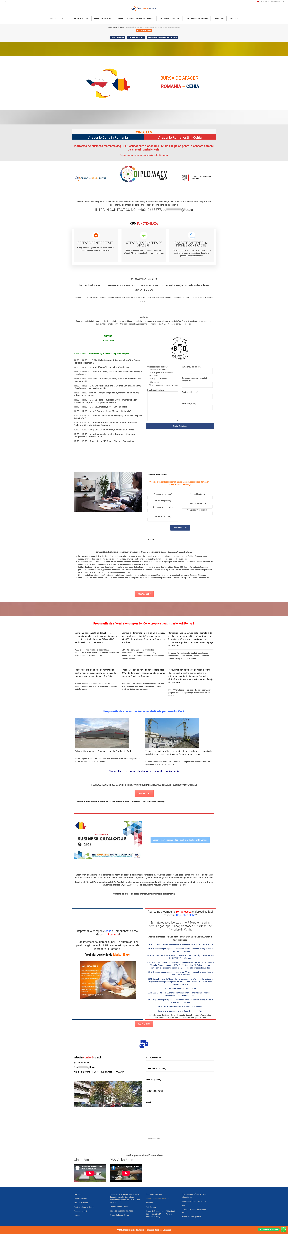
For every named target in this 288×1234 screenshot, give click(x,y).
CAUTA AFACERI (56, 18)
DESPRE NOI (219, 18)
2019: (180, 944)
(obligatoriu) (191, 367)
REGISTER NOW (144, 1024)
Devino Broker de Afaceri (119, 1215)
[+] (109, 733)
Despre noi (78, 1194)
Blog (183, 1205)
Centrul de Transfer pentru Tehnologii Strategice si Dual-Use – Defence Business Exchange (160, 1214)
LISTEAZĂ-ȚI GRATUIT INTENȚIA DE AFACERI (136, 18)
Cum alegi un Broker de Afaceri (122, 1211)
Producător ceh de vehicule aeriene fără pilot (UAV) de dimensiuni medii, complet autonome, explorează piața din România (143, 673)
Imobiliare (150, 1203)
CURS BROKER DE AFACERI (197, 18)
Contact (77, 1215)
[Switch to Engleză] (258, 2)
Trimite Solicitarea (180, 426)
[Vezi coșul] (283, 2)
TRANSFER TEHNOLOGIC (170, 18)
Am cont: (151, 539)
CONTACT (234, 18)
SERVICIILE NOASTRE (102, 18)
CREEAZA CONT (144, 594)
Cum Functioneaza (81, 1203)
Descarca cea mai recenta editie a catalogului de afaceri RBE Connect (180, 840)
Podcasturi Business (154, 1194)
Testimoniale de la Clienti (83, 1207)
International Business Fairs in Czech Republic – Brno (180, 1011)
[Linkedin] (9, 2)
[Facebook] (5, 2)
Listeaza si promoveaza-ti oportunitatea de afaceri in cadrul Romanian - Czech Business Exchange (120, 802)
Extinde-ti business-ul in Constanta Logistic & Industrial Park (103, 751)
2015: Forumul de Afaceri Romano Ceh (180, 989)
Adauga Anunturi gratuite (191, 1217)
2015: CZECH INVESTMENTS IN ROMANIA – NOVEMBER (180, 1007)
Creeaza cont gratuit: (157, 475)
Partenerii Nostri (80, 1211)
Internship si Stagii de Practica (194, 1201)
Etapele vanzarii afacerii (119, 1207)
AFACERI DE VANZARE (79, 18)
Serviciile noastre (80, 1199)
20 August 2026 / (270, 2)
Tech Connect (151, 1207)
